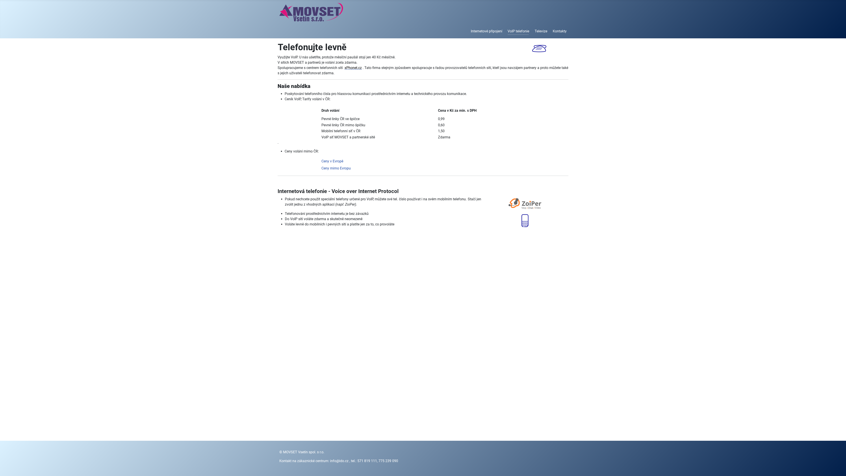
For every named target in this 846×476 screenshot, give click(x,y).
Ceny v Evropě (332, 161)
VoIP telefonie (518, 31)
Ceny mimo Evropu (336, 168)
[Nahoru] (838, 467)
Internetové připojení (486, 31)
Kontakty (560, 31)
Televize (541, 31)
